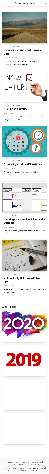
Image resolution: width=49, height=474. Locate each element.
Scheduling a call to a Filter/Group (23, 164)
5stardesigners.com (33, 464)
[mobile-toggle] (4, 3)
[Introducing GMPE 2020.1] (24, 326)
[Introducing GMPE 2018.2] (24, 394)
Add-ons (34, 470)
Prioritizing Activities (16, 109)
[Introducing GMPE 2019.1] (24, 360)
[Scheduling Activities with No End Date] (24, 27)
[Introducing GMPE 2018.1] (24, 428)
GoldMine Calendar (12, 46)
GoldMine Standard (39, 468)
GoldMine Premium (9, 468)
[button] (46, 3)
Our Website (22, 470)
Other (45, 470)
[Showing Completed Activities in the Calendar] (24, 196)
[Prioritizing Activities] (24, 86)
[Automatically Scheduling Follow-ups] (24, 255)
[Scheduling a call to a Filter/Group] (24, 141)
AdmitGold (8, 470)
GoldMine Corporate (24, 468)
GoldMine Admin (10, 216)
